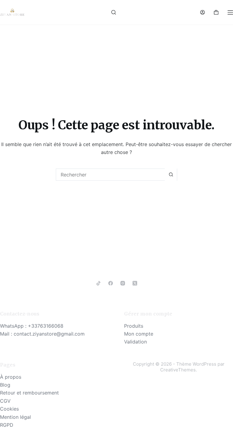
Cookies (9, 409)
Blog (5, 385)
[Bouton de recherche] (171, 175)
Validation (135, 342)
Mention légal (15, 417)
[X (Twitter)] (135, 283)
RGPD (6, 425)
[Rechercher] (113, 12)
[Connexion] (202, 12)
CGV (5, 401)
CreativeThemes (178, 370)
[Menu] (230, 12)
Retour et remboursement (29, 393)
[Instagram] (122, 283)
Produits (133, 326)
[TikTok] (98, 283)
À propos (10, 377)
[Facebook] (110, 283)
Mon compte (138, 334)
